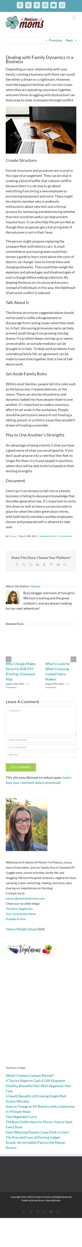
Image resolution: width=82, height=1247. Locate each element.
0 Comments (65, 536)
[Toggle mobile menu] (74, 18)
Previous (55, 40)
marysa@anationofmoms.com (25, 898)
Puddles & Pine (16, 919)
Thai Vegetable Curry (21, 1117)
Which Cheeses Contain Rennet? (30, 1075)
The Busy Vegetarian (19, 908)
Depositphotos (53, 1200)
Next (69, 40)
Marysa (12, 536)
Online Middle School (22, 929)
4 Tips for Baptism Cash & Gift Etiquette (35, 1081)
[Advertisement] (41, 1016)
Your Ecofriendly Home (21, 914)
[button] (8, 659)
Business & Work (48, 536)
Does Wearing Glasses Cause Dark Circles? (37, 1132)
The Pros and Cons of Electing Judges (33, 1137)
